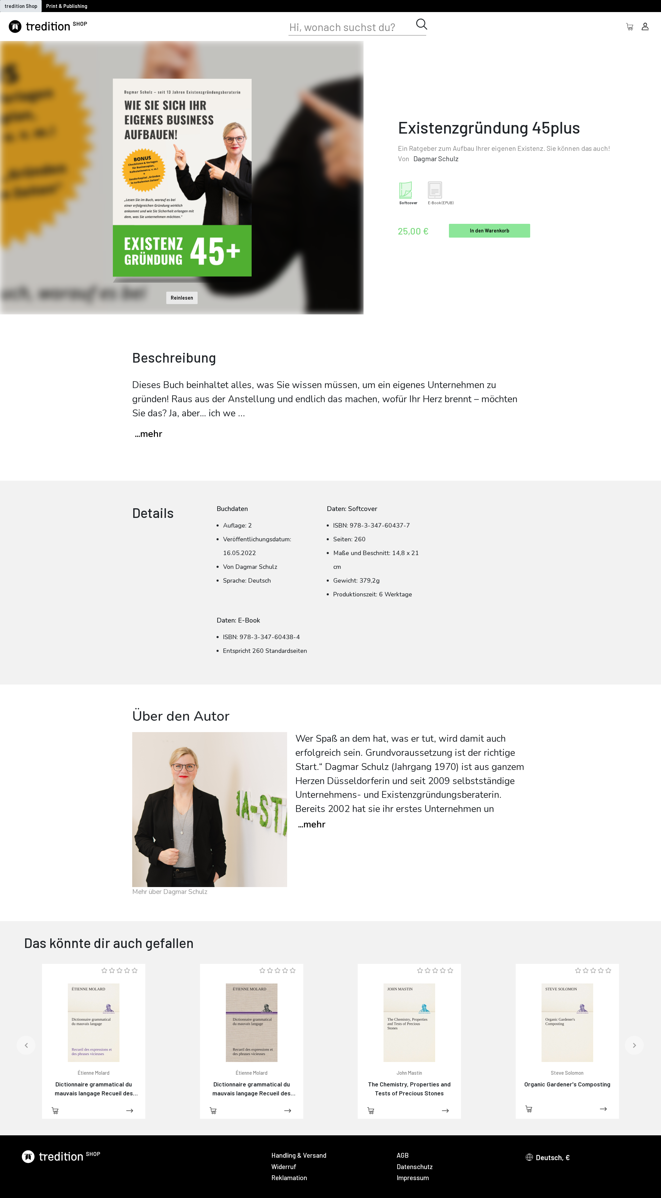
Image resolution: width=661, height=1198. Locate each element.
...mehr (148, 434)
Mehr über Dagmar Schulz (170, 891)
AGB (403, 1155)
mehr (311, 824)
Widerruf (283, 1166)
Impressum (413, 1177)
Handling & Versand (298, 1155)
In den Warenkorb (489, 230)
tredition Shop (20, 6)
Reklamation (289, 1177)
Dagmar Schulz (436, 158)
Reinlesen (182, 298)
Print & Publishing (66, 6)
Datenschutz (415, 1166)
